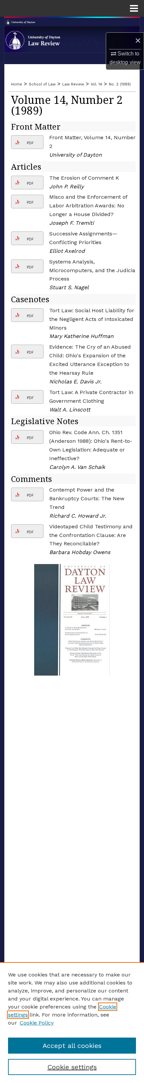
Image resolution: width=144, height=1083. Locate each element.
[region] (72, 1022)
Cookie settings (72, 1067)
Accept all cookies (72, 1046)
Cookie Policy (37, 1023)
